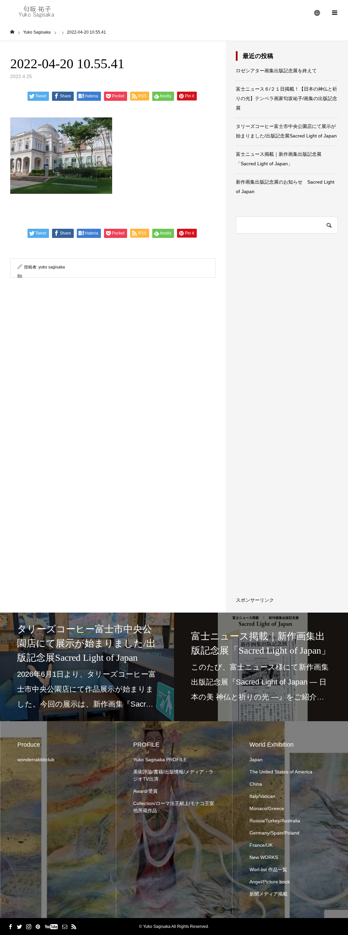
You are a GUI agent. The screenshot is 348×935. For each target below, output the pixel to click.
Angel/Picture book (269, 881)
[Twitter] (19, 926)
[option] (87, 667)
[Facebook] (10, 926)
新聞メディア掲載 (268, 894)
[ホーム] (12, 32)
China (255, 784)
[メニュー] (334, 12)
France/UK (261, 845)
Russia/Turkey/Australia (274, 820)
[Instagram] (28, 926)
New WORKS (263, 857)
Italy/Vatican (262, 796)
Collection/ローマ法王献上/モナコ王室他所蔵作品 (173, 807)
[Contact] (64, 926)
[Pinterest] (37, 926)
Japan (256, 759)
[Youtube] (51, 926)
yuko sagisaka (51, 267)
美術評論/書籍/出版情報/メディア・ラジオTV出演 (173, 775)
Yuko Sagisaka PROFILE (160, 759)
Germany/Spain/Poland (274, 833)
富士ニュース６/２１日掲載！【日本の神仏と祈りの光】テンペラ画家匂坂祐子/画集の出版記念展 (286, 98)
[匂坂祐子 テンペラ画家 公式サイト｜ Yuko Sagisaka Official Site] (38, 12)
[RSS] (73, 926)
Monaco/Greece (266, 808)
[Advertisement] (299, 500)
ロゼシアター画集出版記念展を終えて (276, 70)
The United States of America (280, 771)
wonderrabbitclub (35, 759)
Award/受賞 (145, 791)
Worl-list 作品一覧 (268, 869)
